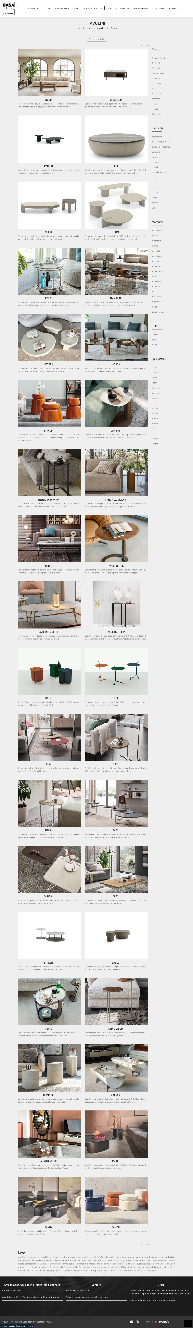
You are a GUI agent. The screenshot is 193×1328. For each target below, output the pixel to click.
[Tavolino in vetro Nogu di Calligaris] (49, 72)
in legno (155, 260)
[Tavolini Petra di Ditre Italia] (116, 205)
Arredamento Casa (67, 8)
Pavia (154, 428)
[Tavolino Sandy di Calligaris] (49, 1200)
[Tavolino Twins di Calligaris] (116, 1134)
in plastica (156, 296)
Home (78, 28)
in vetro (155, 306)
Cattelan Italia (158, 73)
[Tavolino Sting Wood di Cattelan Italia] (116, 1001)
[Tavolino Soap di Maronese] (49, 737)
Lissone (155, 387)
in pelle (155, 291)
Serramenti (141, 8)
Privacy (4, 1326)
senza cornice (158, 311)
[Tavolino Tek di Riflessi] (116, 538)
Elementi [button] (157, 128)
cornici (155, 156)
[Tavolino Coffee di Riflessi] (49, 604)
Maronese (156, 93)
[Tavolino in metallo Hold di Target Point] (49, 671)
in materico (157, 271)
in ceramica (157, 230)
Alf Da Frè (156, 63)
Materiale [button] (157, 222)
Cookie (12, 1326)
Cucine (47, 8)
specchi (155, 192)
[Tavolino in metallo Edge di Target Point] (116, 671)
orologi (155, 167)
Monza (155, 418)
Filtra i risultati (96, 39)
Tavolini (114, 28)
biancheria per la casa (161, 141)
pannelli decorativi (160, 172)
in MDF (155, 276)
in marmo (156, 266)
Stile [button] (154, 326)
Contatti (174, 8)
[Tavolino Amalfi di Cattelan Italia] (116, 403)
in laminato (157, 255)
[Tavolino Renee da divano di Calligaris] (49, 472)
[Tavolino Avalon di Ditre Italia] (49, 139)
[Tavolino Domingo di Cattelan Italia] (49, 1068)
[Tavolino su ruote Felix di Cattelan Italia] (49, 271)
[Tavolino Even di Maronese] (116, 803)
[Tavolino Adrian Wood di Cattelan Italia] (49, 1134)
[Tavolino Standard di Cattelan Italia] (116, 271)
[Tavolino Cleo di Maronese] (116, 869)
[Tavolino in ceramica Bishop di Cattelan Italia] (49, 403)
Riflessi (155, 108)
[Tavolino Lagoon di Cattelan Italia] (116, 337)
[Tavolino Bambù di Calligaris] (116, 1200)
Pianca (155, 103)
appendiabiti (157, 136)
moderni (155, 344)
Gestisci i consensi (25, 1326)
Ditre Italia (156, 83)
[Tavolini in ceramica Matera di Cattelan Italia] (49, 337)
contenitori (156, 151)
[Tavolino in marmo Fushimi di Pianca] (49, 538)
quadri (154, 182)
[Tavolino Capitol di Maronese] (49, 869)
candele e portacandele (162, 146)
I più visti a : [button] (159, 359)
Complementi (103, 28)
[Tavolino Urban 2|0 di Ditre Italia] (116, 72)
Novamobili (156, 98)
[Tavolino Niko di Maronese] (116, 737)
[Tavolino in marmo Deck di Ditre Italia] (116, 139)
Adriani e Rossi (158, 57)
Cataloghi (158, 8)
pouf (154, 177)
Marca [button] (156, 49)
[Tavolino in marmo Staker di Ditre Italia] (49, 935)
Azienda (33, 8)
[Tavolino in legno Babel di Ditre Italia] (116, 935)
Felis (154, 88)
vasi (153, 207)
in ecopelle (156, 240)
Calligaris (156, 68)
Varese (155, 438)
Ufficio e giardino (118, 8)
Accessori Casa (92, 8)
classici (155, 334)
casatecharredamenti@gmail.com (91, 1297)
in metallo (156, 286)
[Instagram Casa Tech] (138, 1321)
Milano (155, 408)
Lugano (155, 397)
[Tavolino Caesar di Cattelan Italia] (116, 1068)
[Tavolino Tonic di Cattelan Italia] (49, 1001)
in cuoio (155, 235)
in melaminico (158, 281)
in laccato (156, 250)
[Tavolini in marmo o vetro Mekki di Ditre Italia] (49, 205)
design (155, 339)
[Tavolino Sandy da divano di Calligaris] (116, 472)
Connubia (156, 78)
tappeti (155, 197)
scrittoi (155, 187)
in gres (155, 245)
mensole (155, 162)
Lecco (154, 377)
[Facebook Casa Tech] (133, 1321)
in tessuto (156, 301)
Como (154, 367)
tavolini (155, 202)
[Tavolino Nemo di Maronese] (49, 803)
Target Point (157, 113)
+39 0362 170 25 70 (79, 1290)
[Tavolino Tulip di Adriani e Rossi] (116, 604)
